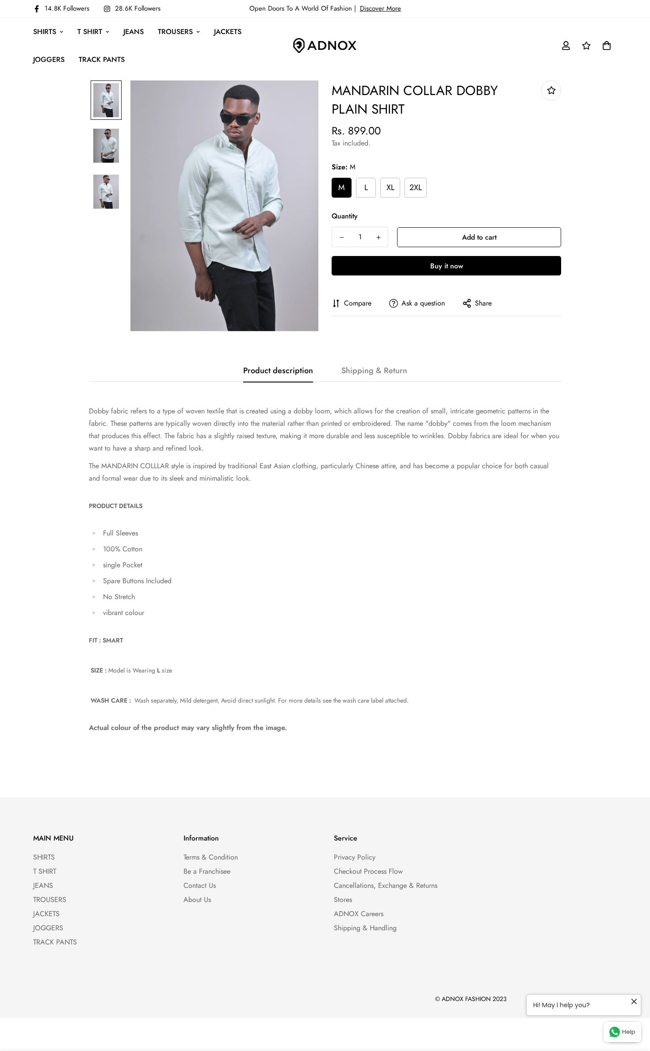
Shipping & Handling (365, 928)
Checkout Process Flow (368, 871)
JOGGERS (49, 59)
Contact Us (200, 885)
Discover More (380, 8)
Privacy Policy (354, 857)
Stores (343, 899)
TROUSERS (175, 32)
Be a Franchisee (207, 871)
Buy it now (446, 266)
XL (390, 187)
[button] (604, 45)
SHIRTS (44, 32)
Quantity (345, 216)
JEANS (133, 32)
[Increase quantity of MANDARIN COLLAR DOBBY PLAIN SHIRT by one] (378, 237)
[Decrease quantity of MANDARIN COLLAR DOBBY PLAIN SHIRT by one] (341, 237)
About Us (197, 899)
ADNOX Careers (358, 914)
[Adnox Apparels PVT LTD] (325, 46)
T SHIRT (89, 32)
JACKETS (227, 32)
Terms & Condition (211, 857)
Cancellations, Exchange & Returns (385, 885)
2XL (415, 187)
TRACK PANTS (102, 59)
